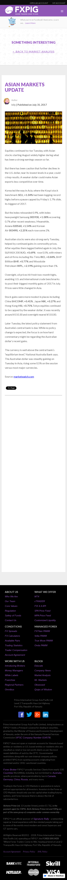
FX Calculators (12, 636)
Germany (8, 779)
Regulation (10, 610)
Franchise (10, 680)
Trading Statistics (13, 645)
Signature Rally (41, 818)
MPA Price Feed (42, 615)
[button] (62, 11)
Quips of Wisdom (43, 689)
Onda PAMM (40, 645)
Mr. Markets (40, 680)
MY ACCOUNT (59, 3)
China (17, 779)
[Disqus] (33, 440)
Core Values (11, 606)
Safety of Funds (13, 615)
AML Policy (42, 851)
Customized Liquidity (45, 620)
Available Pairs (12, 640)
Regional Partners (14, 684)
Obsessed (39, 684)
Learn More (30, 23)
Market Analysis (42, 675)
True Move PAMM (43, 640)
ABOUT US (11, 591)
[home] (19, 11)
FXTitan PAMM (42, 631)
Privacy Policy (29, 851)
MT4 (36, 596)
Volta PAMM (40, 636)
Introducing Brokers (15, 665)
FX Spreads (11, 631)
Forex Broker (10, 769)
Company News (42, 670)
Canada (51, 776)
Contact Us (10, 620)
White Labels (11, 675)
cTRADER (39, 601)
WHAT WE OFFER (45, 591)
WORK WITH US (15, 661)
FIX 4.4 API (40, 606)
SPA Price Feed (42, 610)
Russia (24, 779)
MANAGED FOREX (45, 626)
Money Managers (14, 670)
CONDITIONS (13, 626)
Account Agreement (15, 655)
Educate (38, 665)
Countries (8, 773)
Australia (57, 773)
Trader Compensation (16, 650)
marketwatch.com (24, 376)
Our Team (10, 601)
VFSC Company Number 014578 (33, 737)
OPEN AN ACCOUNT (39, 3)
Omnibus (9, 689)
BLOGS (38, 661)
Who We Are (11, 596)
